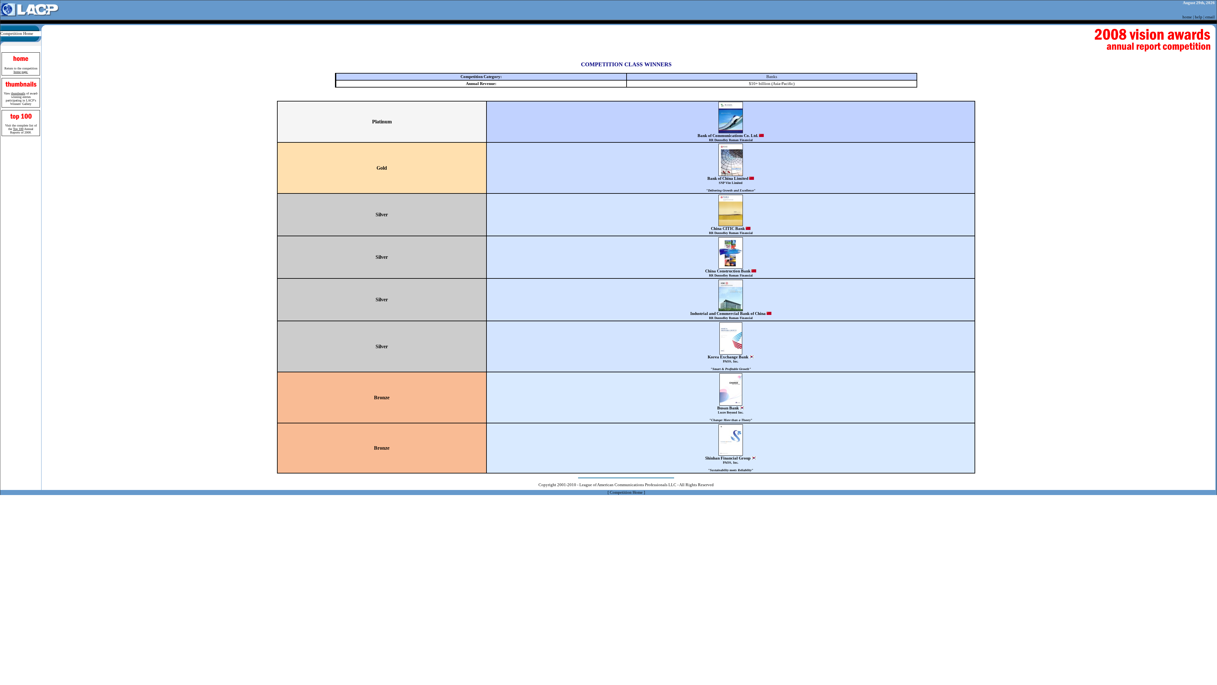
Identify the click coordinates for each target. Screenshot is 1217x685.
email (1210, 17)
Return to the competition (20, 70)
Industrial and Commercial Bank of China (728, 315)
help (1198, 17)
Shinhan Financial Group (729, 464)
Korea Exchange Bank (729, 363)
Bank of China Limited (731, 184)
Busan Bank (730, 414)
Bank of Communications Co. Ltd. (728, 137)
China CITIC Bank (731, 230)
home (1187, 17)
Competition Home (16, 33)
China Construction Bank (729, 273)
